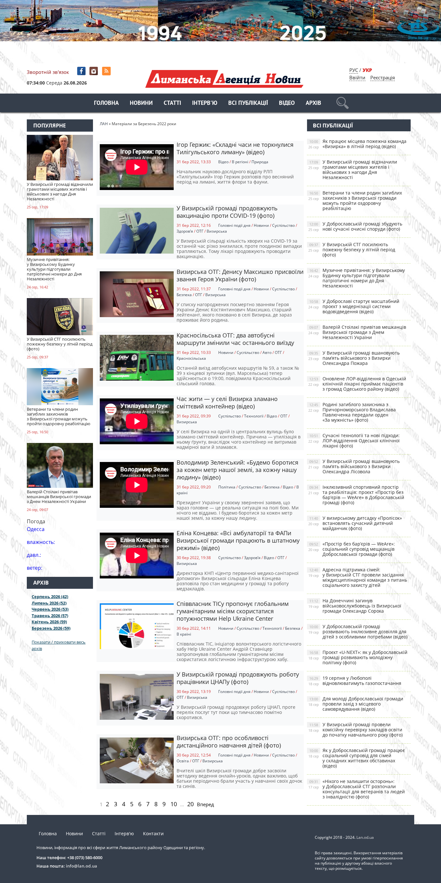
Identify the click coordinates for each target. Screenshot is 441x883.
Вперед (205, 804)
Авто (267, 352)
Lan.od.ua (365, 837)
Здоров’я (185, 231)
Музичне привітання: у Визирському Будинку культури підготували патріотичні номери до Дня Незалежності (356, 278)
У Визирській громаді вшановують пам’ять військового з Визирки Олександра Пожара (354, 358)
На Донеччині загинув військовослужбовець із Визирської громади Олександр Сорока (354, 605)
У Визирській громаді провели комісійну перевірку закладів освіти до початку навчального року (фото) (355, 729)
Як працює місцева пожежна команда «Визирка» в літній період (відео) (357, 143)
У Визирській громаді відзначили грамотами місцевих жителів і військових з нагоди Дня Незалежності (352, 169)
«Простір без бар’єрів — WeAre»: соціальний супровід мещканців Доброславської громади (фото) (351, 549)
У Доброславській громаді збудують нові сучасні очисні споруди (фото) (355, 226)
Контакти (153, 833)
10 (173, 804)
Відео (287, 103)
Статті (172, 103)
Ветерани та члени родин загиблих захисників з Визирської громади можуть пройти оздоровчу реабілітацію (355, 200)
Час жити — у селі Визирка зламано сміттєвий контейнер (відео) (227, 402)
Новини (141, 103)
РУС (353, 70)
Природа (259, 162)
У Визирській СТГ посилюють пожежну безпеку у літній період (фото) (351, 249)
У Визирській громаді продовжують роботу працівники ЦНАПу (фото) (238, 678)
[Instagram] (94, 71)
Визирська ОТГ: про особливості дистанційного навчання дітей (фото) (229, 741)
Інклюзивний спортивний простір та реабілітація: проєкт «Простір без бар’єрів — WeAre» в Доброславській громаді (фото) (356, 495)
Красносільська (191, 358)
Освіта (183, 761)
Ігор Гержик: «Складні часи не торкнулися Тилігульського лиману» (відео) (235, 148)
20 (190, 804)
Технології (253, 416)
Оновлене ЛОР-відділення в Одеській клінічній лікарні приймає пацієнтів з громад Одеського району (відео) (357, 384)
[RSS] (107, 71)
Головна (106, 103)
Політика (226, 487)
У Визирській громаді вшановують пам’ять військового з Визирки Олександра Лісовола (354, 466)
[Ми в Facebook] (82, 71)
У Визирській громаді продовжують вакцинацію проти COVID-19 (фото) (227, 211)
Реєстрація (382, 77)
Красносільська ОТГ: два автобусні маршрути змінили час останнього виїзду (235, 338)
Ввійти (357, 77)
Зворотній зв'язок (48, 72)
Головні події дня (234, 225)
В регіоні (240, 162)
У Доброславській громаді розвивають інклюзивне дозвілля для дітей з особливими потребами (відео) (357, 631)
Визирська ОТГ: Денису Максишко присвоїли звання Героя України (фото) (240, 275)
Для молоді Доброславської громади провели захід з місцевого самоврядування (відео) (355, 704)
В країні (184, 634)
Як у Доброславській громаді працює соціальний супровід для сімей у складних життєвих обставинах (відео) (356, 758)
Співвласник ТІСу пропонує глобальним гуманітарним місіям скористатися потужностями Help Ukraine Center (233, 611)
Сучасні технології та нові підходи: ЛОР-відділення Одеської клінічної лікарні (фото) (354, 440)
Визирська (217, 231)
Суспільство (283, 225)
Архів (313, 103)
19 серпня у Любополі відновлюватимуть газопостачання (354, 680)
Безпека (184, 294)
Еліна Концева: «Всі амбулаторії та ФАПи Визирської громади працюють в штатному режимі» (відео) (238, 540)
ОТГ (199, 231)
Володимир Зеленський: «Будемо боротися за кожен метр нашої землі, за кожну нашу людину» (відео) (237, 469)
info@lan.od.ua (81, 866)
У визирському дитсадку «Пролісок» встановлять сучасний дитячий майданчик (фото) (355, 523)
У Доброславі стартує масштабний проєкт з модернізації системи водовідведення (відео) (353, 306)
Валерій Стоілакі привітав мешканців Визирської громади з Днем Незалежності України (357, 332)
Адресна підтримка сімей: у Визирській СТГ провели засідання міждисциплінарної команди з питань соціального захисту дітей (357, 577)
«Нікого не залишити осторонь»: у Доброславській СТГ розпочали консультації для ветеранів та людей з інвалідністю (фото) (356, 789)
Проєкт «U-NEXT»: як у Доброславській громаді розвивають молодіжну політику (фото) (357, 657)
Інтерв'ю (204, 103)
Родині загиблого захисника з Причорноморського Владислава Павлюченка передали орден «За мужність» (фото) (352, 412)
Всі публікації (248, 103)
